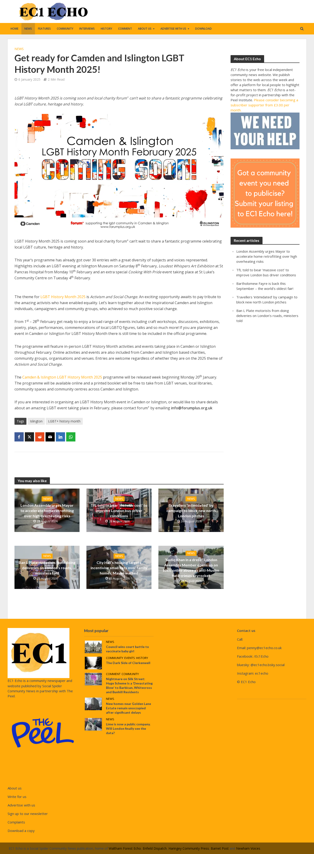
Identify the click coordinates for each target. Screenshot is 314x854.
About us (144, 29)
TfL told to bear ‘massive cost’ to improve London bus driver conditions (119, 510)
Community (65, 29)
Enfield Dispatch (155, 848)
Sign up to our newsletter (28, 813)
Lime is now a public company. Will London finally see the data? (128, 728)
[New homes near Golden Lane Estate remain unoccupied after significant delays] (93, 703)
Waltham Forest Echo (125, 848)
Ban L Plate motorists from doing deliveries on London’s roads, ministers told (47, 567)
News (28, 29)
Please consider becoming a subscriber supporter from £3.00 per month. (264, 105)
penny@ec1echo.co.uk (264, 647)
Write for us (17, 796)
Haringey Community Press (188, 848)
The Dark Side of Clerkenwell (128, 663)
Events (129, 658)
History (106, 29)
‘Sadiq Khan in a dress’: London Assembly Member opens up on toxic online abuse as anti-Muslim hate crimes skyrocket (191, 567)
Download (203, 29)
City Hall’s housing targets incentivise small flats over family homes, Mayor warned (119, 567)
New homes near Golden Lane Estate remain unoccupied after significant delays (128, 708)
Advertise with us (173, 29)
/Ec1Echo (261, 656)
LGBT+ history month (64, 421)
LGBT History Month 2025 (63, 296)
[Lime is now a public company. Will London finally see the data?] (93, 724)
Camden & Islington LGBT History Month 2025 (62, 377)
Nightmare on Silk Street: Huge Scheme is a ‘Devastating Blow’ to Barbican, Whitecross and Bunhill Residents (129, 685)
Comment (125, 29)
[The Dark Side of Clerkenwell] (93, 662)
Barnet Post (220, 848)
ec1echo (261, 673)
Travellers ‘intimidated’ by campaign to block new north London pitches (191, 510)
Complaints (16, 822)
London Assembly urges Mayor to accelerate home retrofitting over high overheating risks (47, 510)
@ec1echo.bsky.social (268, 664)
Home (14, 29)
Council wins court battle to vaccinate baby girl (127, 649)
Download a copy (21, 830)
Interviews (87, 29)
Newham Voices (248, 848)
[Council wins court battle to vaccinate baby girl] (93, 646)
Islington (36, 421)
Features (44, 29)
